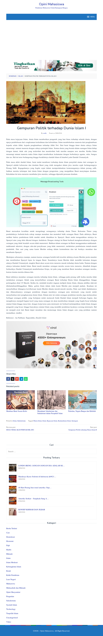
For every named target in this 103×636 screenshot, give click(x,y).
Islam (15, 421)
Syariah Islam (11, 605)
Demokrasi (10, 537)
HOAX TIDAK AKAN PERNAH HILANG (20, 428)
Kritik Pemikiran (12, 575)
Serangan (75, 421)
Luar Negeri (11, 579)
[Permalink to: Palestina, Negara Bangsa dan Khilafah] (82, 399)
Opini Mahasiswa (51, 4)
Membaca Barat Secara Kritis (16, 411)
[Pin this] (17, 379)
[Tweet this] (12, 379)
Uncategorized (12, 617)
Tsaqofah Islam (12, 613)
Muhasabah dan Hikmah (15, 588)
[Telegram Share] (21, 379)
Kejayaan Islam (52, 421)
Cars (8, 532)
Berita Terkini (11, 528)
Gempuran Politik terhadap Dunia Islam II (82, 428)
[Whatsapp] (26, 379)
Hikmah (9, 554)
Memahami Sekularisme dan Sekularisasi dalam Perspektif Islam (50, 412)
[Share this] (8, 379)
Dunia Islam (38, 421)
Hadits (8, 549)
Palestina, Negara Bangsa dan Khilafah (82, 411)
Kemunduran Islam (64, 421)
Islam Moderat (12, 562)
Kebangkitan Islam (13, 566)
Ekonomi (9, 541)
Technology (11, 609)
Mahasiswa (10, 583)
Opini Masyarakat (13, 592)
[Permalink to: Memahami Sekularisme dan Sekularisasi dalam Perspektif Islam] (51, 399)
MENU (92, 17)
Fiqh (8, 545)
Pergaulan (10, 596)
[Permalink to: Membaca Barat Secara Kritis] (20, 399)
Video (8, 622)
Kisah (8, 571)
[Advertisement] (51, 38)
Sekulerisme (21, 421)
